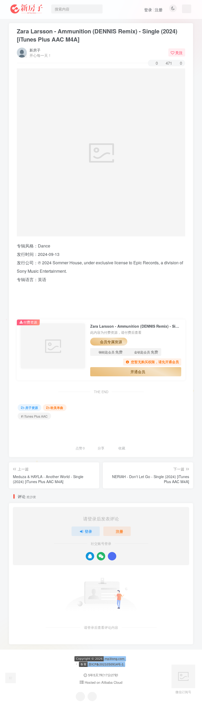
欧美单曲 (56, 407)
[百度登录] (112, 556)
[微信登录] (101, 556)
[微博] (92, 696)
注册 (159, 9)
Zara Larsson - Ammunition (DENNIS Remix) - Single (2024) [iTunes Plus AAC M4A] (97, 35)
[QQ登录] (90, 556)
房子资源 (31, 407)
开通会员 (137, 371)
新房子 (35, 50)
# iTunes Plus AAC (34, 416)
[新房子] (10, 677)
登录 (148, 9)
